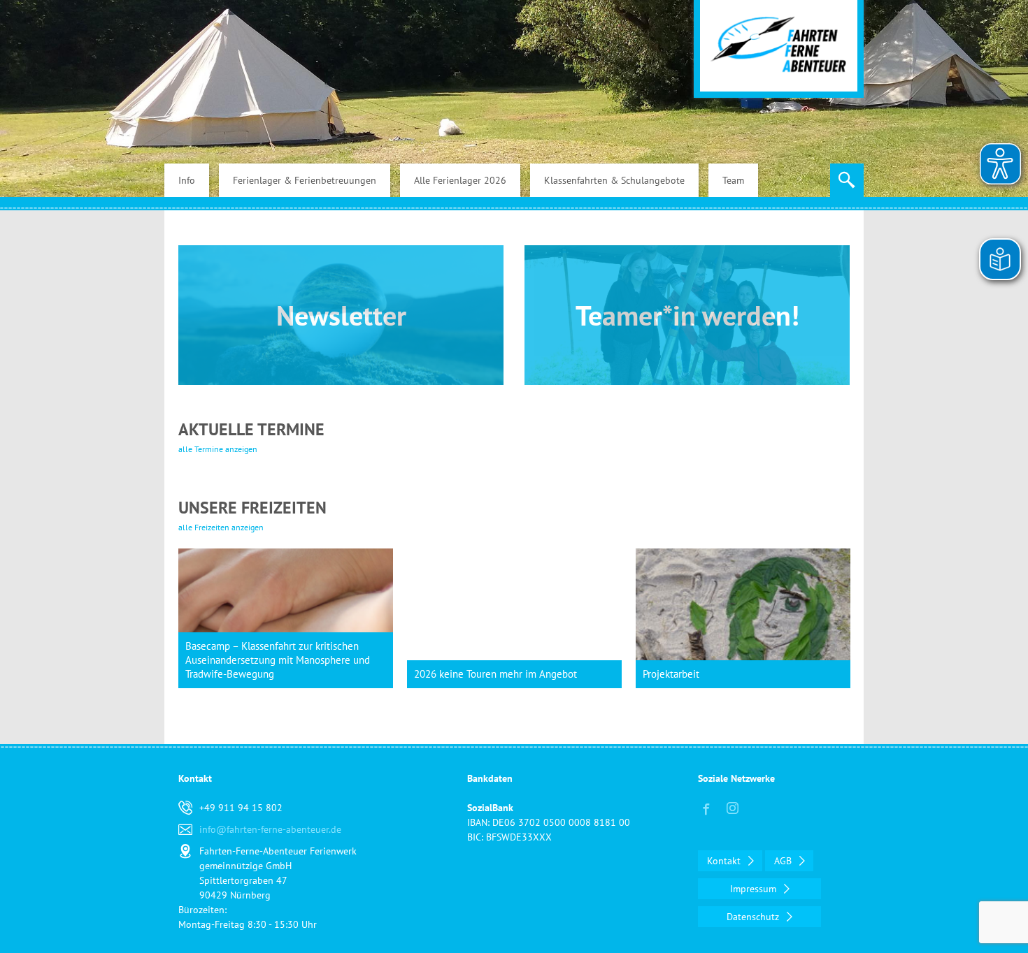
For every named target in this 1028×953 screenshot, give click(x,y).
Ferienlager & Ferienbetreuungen (304, 180)
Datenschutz (754, 916)
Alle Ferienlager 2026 (460, 180)
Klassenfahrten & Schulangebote (614, 180)
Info (186, 180)
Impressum (754, 888)
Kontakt (725, 860)
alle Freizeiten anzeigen (221, 527)
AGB (784, 860)
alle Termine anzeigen (217, 449)
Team (733, 180)
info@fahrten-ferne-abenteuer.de (270, 829)
